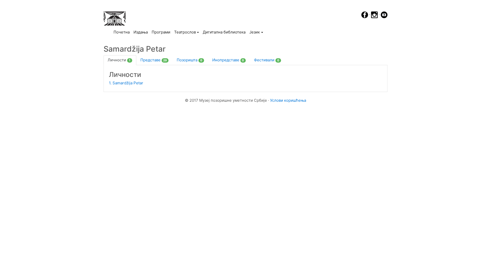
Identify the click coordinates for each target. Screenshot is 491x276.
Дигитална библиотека (224, 32)
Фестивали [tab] (266, 59)
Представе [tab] (153, 59)
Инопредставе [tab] (228, 59)
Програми (161, 32)
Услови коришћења (288, 100)
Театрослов (185, 32)
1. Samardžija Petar (126, 82)
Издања (140, 32)
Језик (254, 32)
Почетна (122, 31)
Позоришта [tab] (189, 59)
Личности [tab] (119, 59)
